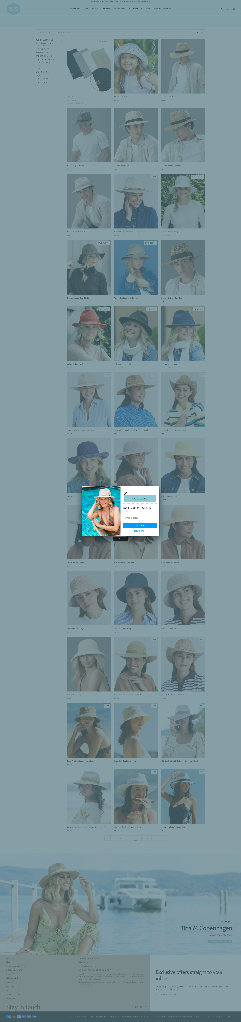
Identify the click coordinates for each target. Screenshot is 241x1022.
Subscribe (140, 525)
